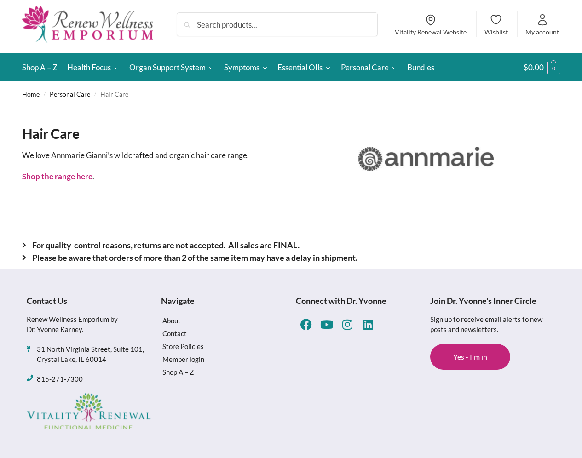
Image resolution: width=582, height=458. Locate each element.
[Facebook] (306, 324)
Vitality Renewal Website (431, 32)
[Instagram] (347, 324)
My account (542, 32)
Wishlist (496, 32)
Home (31, 94)
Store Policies (183, 346)
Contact (174, 333)
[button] (542, 67)
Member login (183, 359)
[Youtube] (327, 324)
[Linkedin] (368, 324)
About (171, 320)
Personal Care (70, 94)
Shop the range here (57, 176)
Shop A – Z (178, 372)
